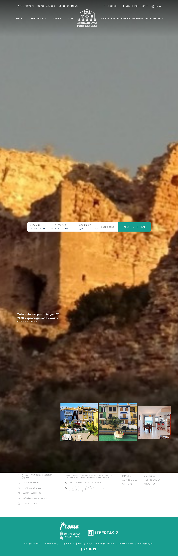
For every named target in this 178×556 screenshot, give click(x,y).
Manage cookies (32, 543)
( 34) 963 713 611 (31, 482)
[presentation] (117, 445)
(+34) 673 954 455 (32, 488)
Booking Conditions (105, 543)
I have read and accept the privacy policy (85, 482)
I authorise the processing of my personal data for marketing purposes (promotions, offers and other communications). (88, 489)
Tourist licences (126, 543)
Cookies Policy (51, 543)
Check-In (35, 225)
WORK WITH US (32, 493)
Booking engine (145, 543)
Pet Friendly (152, 480)
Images (126, 476)
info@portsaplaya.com (35, 498)
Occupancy (85, 225)
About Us (150, 484)
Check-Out (60, 225)
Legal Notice (68, 543)
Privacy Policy (85, 543)
